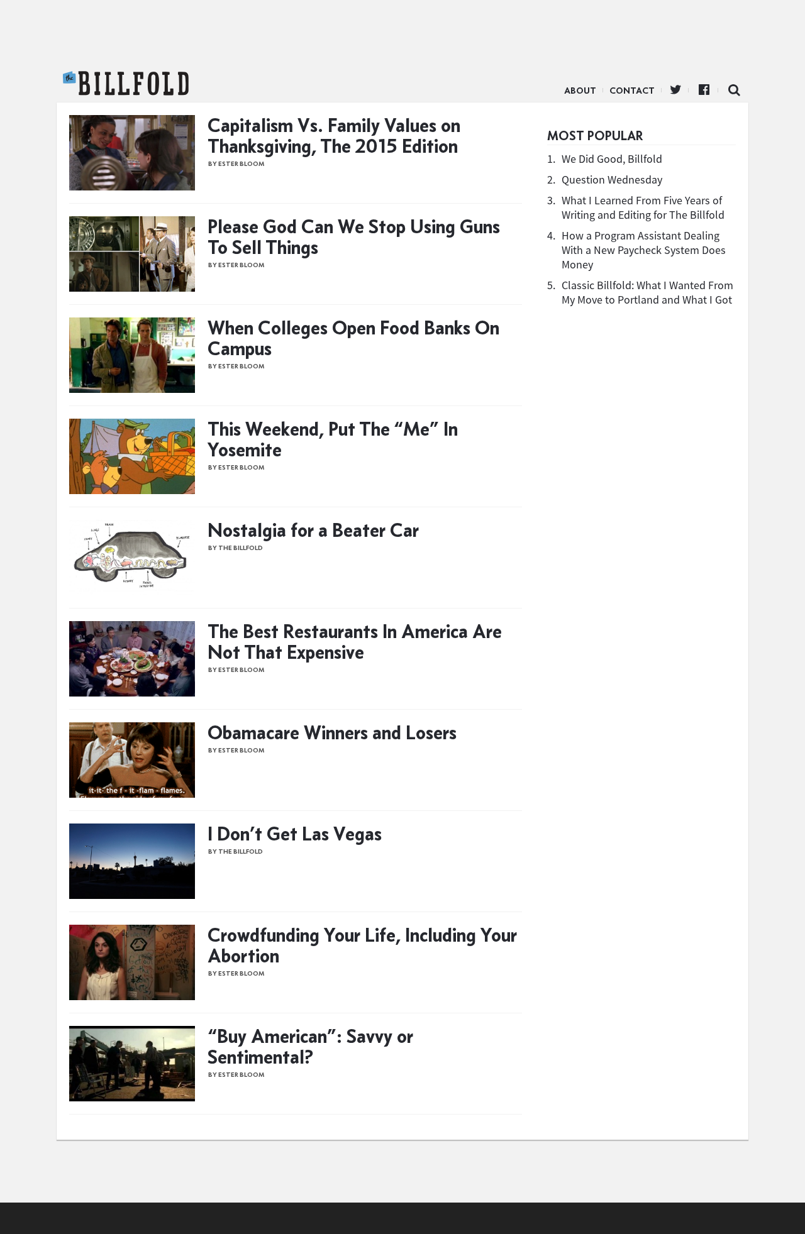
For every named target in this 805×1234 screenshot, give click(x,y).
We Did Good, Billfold (612, 158)
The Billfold (126, 83)
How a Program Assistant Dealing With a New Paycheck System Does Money (644, 250)
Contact (632, 90)
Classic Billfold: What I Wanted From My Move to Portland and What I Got (647, 292)
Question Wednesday (612, 179)
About (580, 90)
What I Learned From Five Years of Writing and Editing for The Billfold (643, 207)
